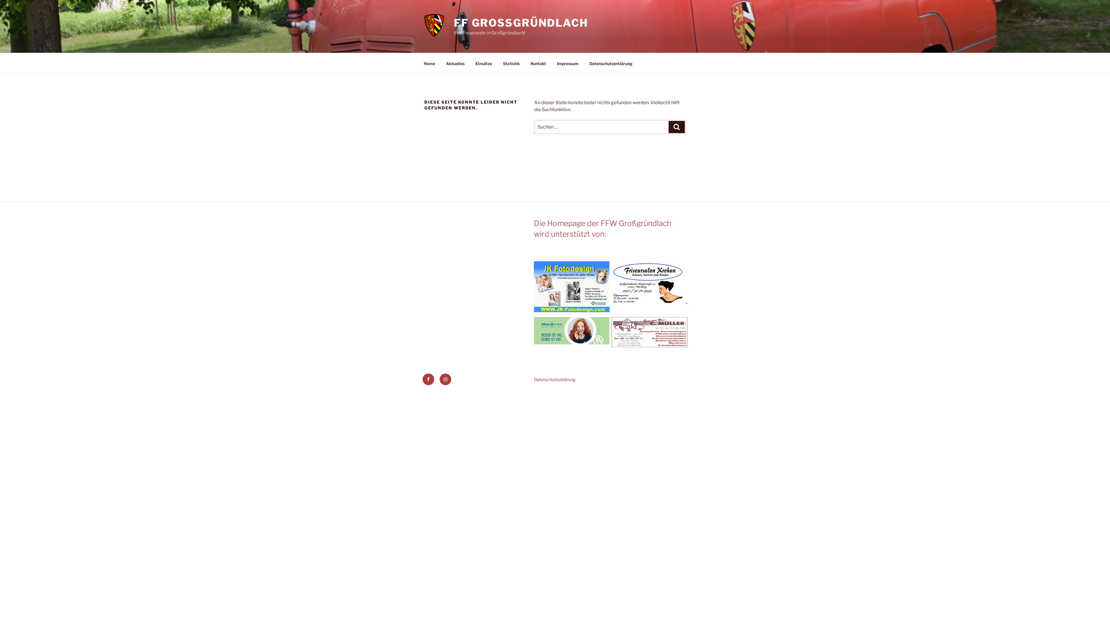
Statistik (511, 63)
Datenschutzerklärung (610, 63)
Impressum (567, 63)
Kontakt (538, 63)
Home (429, 63)
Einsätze (484, 63)
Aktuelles (455, 63)
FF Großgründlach (521, 22)
